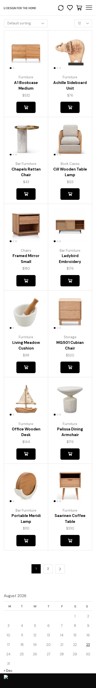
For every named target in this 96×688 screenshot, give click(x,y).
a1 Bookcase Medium (26, 85)
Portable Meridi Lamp (26, 518)
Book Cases (70, 164)
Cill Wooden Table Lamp (70, 172)
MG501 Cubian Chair (70, 345)
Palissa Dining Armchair (70, 432)
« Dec (8, 670)
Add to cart (26, 107)
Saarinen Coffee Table (70, 518)
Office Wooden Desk (26, 432)
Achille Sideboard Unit (70, 85)
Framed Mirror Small (26, 258)
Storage (70, 337)
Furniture (26, 77)
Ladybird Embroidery (70, 258)
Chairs (26, 250)
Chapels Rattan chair (26, 172)
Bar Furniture (26, 164)
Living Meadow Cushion (26, 345)
